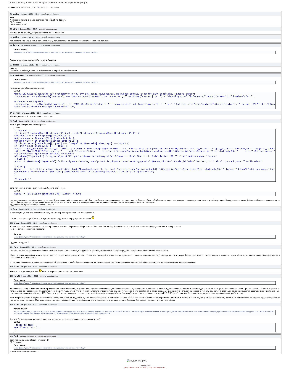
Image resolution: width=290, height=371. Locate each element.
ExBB (148, 365)
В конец (55, 7)
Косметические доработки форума (69, 2)
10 (45, 7)
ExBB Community (16, 2)
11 (47, 7)
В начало (25, 7)
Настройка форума (38, 2)
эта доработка (141, 291)
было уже (48, 116)
